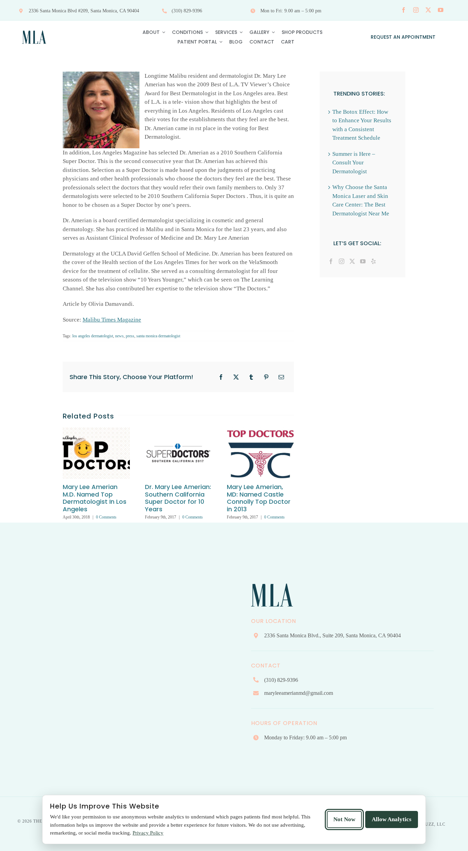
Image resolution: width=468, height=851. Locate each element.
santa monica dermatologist (158, 336)
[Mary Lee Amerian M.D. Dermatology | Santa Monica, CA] (34, 28)
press (130, 336)
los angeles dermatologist (92, 336)
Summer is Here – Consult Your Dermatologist (353, 163)
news (119, 336)
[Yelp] (373, 261)
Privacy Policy (148, 833)
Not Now (344, 819)
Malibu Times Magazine (112, 319)
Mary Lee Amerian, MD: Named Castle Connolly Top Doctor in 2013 (259, 498)
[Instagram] (341, 261)
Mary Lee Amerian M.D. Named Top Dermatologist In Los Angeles (94, 498)
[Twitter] (352, 261)
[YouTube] (363, 261)
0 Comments (106, 517)
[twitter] (428, 10)
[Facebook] (331, 261)
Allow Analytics (391, 819)
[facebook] (403, 10)
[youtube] (440, 10)
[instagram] (416, 10)
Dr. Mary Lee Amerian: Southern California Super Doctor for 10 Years (178, 498)
